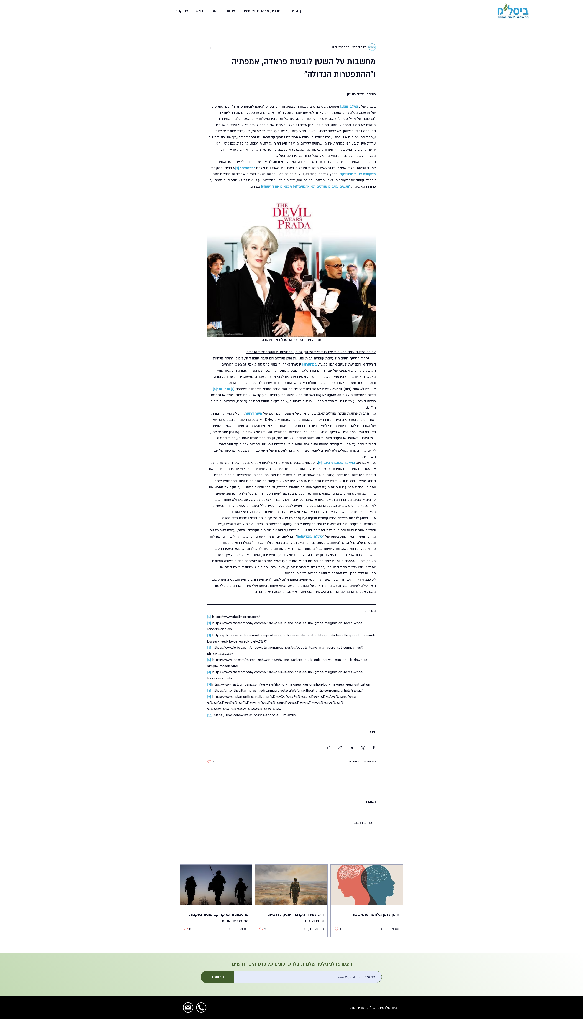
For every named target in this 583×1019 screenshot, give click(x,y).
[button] (262, 11)
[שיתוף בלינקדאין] (351, 747)
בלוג (372, 732)
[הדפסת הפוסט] (329, 747)
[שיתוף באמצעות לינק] (340, 747)
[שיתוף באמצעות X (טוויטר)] (362, 747)
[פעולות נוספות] (210, 47)
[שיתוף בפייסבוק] (373, 747)
